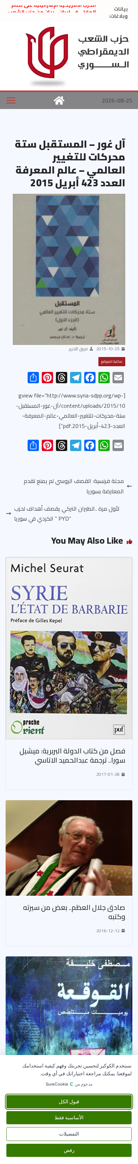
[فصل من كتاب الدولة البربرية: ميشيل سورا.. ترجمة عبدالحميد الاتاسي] (69, 562)
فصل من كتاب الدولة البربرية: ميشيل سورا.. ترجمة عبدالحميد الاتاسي (72, 755)
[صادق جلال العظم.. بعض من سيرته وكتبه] (69, 805)
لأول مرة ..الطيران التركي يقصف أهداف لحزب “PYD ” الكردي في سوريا (66, 514)
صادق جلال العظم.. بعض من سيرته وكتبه (74, 912)
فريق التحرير (78, 349)
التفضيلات (69, 1134)
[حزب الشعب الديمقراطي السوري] (59, 100)
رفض (69, 1150)
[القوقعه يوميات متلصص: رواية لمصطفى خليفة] (69, 961)
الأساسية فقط (69, 1118)
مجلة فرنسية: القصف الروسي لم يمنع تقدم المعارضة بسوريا (74, 486)
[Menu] (11, 100)
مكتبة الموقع (111, 361)
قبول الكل (69, 1102)
